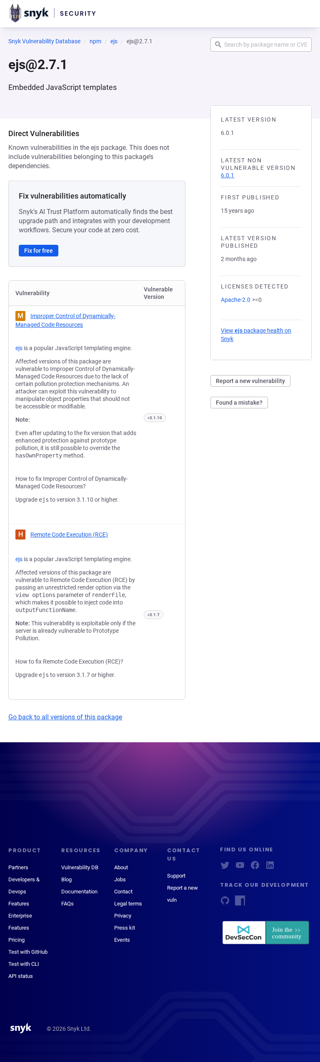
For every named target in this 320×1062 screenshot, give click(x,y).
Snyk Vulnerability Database (44, 41)
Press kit (124, 928)
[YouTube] (240, 868)
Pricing (16, 940)
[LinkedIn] (270, 868)
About (121, 867)
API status (20, 976)
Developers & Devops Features (24, 891)
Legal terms (128, 903)
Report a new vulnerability (250, 381)
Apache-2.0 (235, 299)
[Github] (225, 903)
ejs (114, 41)
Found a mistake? (239, 402)
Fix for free (38, 250)
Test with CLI (23, 964)
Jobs (120, 879)
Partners (18, 867)
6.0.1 (227, 175)
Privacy (122, 916)
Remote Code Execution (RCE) (69, 534)
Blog (66, 879)
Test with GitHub (28, 952)
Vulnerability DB (79, 867)
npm (95, 41)
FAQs (67, 903)
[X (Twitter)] (225, 868)
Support (176, 876)
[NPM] (240, 903)
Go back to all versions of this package (65, 717)
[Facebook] (255, 868)
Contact (123, 891)
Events (122, 940)
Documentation (79, 891)
